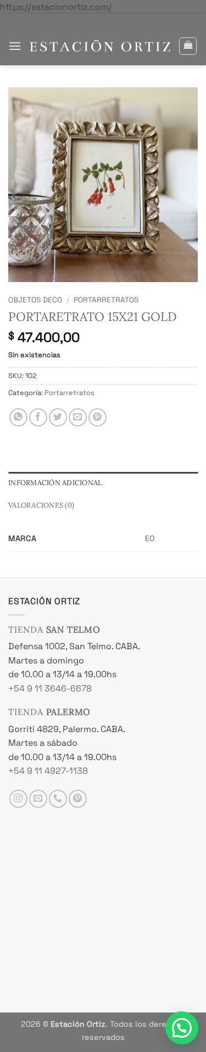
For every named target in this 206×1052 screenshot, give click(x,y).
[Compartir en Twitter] (58, 417)
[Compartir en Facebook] (38, 417)
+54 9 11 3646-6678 (50, 688)
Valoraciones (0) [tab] (41, 505)
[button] (14, 45)
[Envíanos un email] (38, 799)
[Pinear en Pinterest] (97, 417)
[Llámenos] (58, 799)
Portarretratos (106, 300)
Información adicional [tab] (55, 482)
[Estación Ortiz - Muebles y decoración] (100, 45)
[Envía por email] (78, 417)
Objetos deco (35, 300)
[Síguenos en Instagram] (18, 799)
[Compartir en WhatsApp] (18, 417)
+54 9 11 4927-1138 (48, 771)
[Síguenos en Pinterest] (78, 799)
